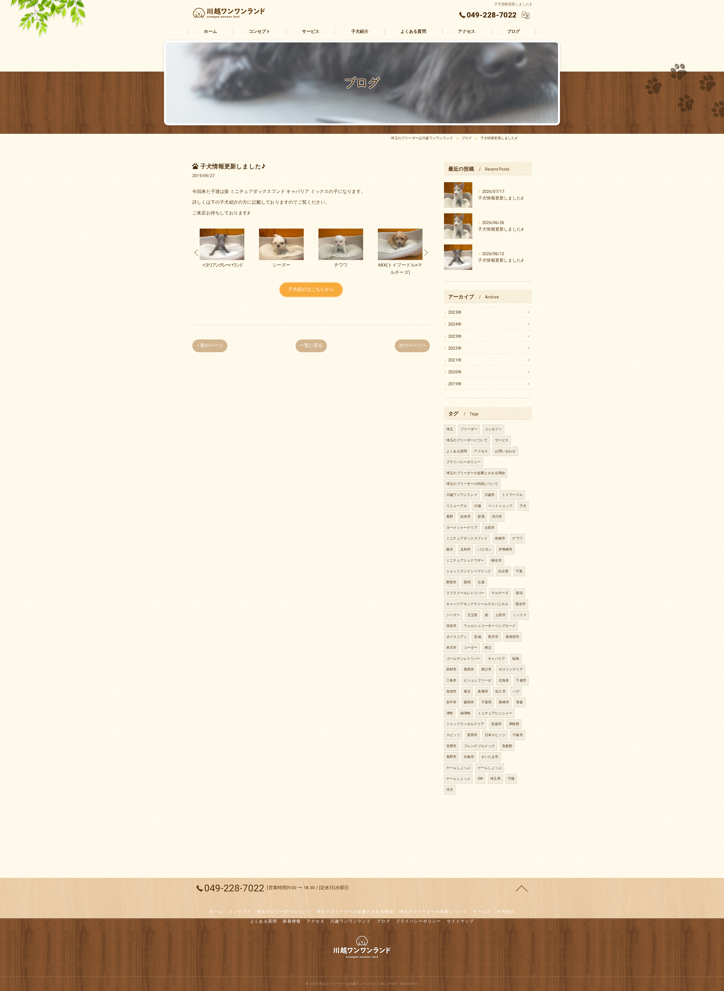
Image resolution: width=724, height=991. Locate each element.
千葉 (519, 571)
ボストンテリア (511, 669)
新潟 (519, 593)
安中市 (451, 702)
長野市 (451, 757)
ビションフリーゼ (478, 680)
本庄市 (451, 648)
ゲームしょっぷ (458, 768)
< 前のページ (210, 345)
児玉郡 (472, 615)
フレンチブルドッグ (479, 746)
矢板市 (469, 757)
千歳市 (521, 680)
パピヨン (485, 549)
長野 (449, 517)
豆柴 (481, 582)
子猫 (511, 779)
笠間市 (451, 746)
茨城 (477, 637)
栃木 (449, 549)
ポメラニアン (456, 637)
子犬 (523, 506)
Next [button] (425, 252)
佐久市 (500, 691)
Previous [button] (196, 252)
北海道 (504, 680)
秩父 (488, 648)
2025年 (455, 312)
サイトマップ (460, 921)
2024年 (455, 324)
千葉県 (486, 702)
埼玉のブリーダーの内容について (472, 484)
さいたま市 (490, 757)
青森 (519, 702)
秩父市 (486, 669)
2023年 (455, 336)
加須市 (451, 691)
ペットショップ (500, 506)
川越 (477, 506)
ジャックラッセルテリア (465, 724)
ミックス (520, 615)
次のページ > (412, 345)
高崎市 (504, 702)
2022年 (455, 348)
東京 (467, 691)
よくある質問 (456, 451)
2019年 (455, 384)
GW (480, 779)
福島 (515, 659)
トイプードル (512, 495)
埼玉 (449, 429)
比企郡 (503, 571)
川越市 (489, 495)
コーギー (471, 648)
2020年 (455, 372)
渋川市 (497, 517)
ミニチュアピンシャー (495, 713)
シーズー (453, 615)
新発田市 (513, 637)
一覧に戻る (311, 345)
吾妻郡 (507, 746)
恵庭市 (496, 724)
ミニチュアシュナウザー (465, 560)
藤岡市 (469, 702)
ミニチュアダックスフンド (467, 538)
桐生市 (496, 560)
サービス (502, 440)
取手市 (493, 637)
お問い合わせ (505, 451)
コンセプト (493, 429)
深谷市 (451, 626)
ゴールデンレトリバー (463, 659)
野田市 (451, 582)
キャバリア (496, 659)
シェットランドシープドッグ (468, 571)
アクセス (481, 451)
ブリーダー (469, 429)
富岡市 (472, 735)
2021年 (455, 360)
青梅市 (483, 691)
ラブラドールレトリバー (465, 593)
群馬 (481, 517)
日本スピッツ (495, 735)
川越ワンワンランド (461, 495)
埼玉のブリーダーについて (467, 440)
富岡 (467, 582)
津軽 (449, 713)
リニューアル (456, 506)
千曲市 (517, 735)
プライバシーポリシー (463, 462)
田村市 (451, 669)
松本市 (465, 517)
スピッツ (453, 735)
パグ (516, 691)
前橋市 (500, 538)
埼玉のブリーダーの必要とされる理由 (475, 473)
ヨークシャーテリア (461, 528)
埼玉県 (495, 779)
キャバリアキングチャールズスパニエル (477, 604)
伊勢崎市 (505, 549)
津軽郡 (514, 724)
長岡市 (469, 669)
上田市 (500, 615)
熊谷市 (521, 604)
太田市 (489, 528)
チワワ (517, 538)
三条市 (451, 680)
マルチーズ (499, 593)
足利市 (465, 549)
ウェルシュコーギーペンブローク (490, 626)
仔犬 (449, 790)
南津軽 (465, 713)
